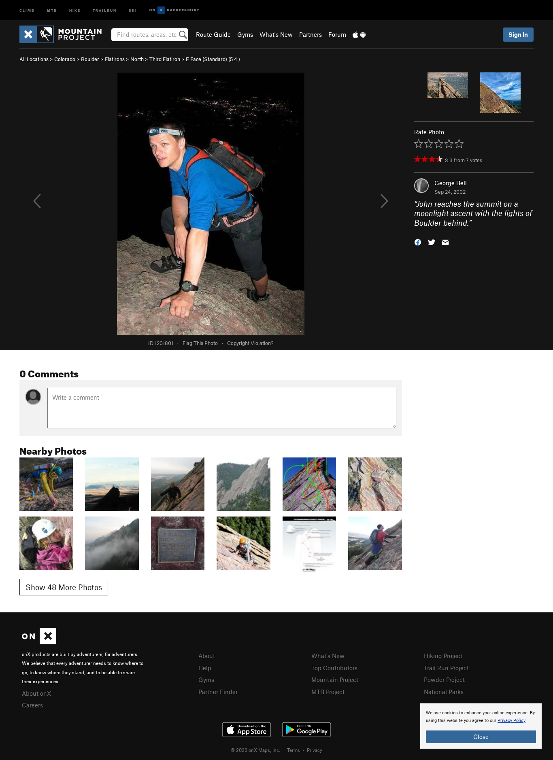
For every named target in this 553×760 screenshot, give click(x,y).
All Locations (34, 59)
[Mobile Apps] (359, 34)
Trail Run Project (446, 667)
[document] (481, 726)
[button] (417, 241)
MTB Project (328, 691)
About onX (36, 693)
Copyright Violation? (250, 343)
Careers (32, 705)
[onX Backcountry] (174, 10)
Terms (293, 750)
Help (204, 667)
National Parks (444, 691)
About (206, 655)
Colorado (64, 59)
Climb (27, 10)
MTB (52, 10)
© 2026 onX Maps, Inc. (255, 750)
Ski (133, 10)
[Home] (64, 34)
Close (481, 736)
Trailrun (105, 10)
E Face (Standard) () (213, 59)
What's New (276, 34)
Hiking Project (443, 655)
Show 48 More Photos (64, 587)
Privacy (314, 750)
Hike (75, 10)
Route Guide (213, 34)
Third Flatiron (164, 59)
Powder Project (444, 679)
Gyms (245, 34)
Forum (337, 34)
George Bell (450, 182)
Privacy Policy (511, 720)
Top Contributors (334, 667)
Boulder (90, 59)
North (137, 59)
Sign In (518, 34)
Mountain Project (334, 679)
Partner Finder (218, 691)
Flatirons (115, 59)
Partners (310, 34)
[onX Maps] (39, 642)
